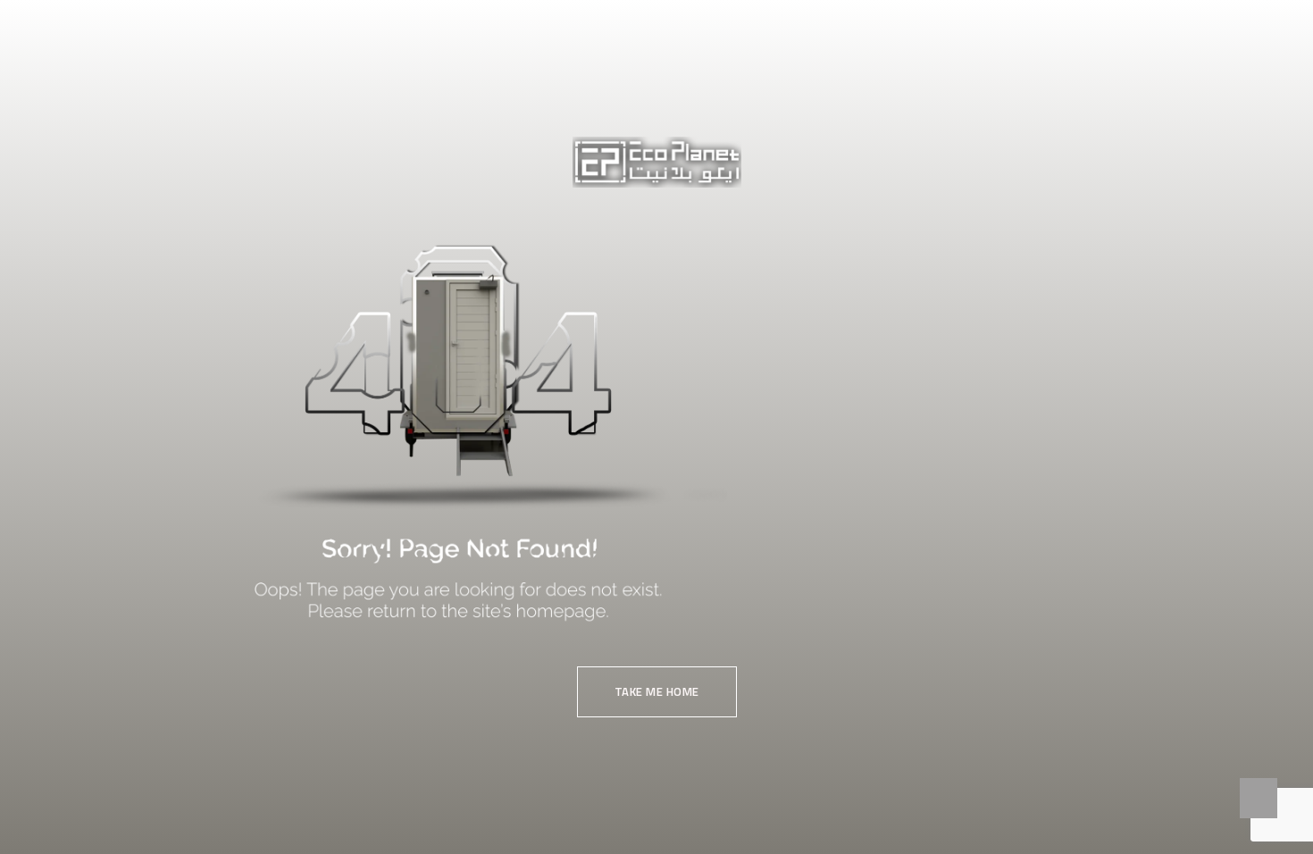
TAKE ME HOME (657, 691)
